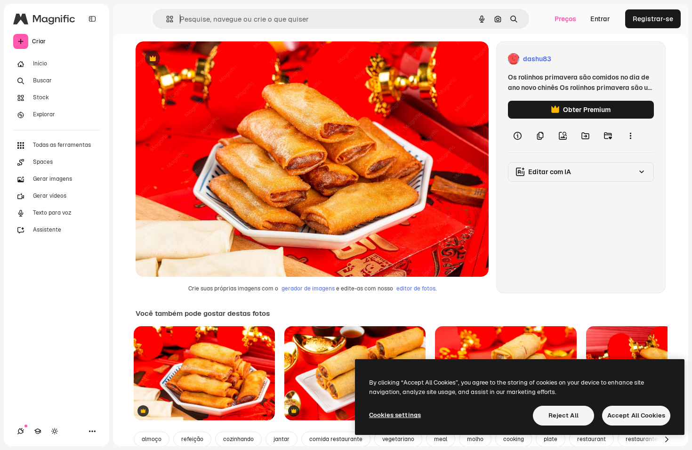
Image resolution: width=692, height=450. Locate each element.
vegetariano (398, 439)
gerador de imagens (308, 288)
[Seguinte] (666, 439)
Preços (565, 19)
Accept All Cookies (636, 415)
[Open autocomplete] (166, 19)
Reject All (563, 415)
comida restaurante (335, 439)
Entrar (600, 19)
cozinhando (238, 439)
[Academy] (37, 431)
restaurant (591, 439)
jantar (282, 439)
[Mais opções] (630, 135)
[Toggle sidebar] (92, 18)
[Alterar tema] (54, 431)
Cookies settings (395, 415)
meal (440, 439)
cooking (513, 439)
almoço (151, 439)
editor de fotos (415, 288)
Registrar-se (653, 19)
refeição (192, 439)
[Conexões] (20, 431)
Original (196, 59)
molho (475, 439)
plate (550, 439)
